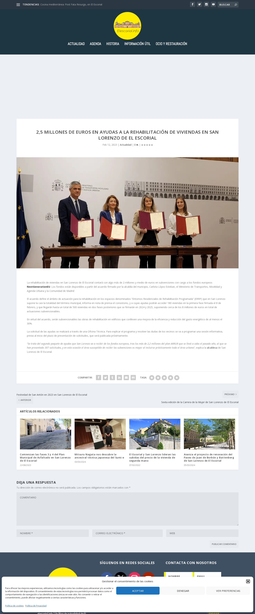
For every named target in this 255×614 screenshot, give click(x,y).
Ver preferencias (228, 590)
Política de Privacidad (35, 605)
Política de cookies (14, 605)
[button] (248, 581)
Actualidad (76, 44)
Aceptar (138, 590)
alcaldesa (212, 347)
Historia (112, 44)
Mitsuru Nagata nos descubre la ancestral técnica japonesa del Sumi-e (99, 456)
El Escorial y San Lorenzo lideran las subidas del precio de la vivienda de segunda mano (152, 457)
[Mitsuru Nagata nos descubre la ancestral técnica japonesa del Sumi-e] (100, 434)
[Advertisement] (127, 80)
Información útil (137, 44)
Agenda (95, 44)
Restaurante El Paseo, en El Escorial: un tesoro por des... (72, 4)
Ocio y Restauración (171, 44)
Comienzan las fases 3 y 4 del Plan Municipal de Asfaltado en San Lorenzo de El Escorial (45, 457)
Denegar (183, 590)
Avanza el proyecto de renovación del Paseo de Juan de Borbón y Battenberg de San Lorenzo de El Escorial (209, 457)
